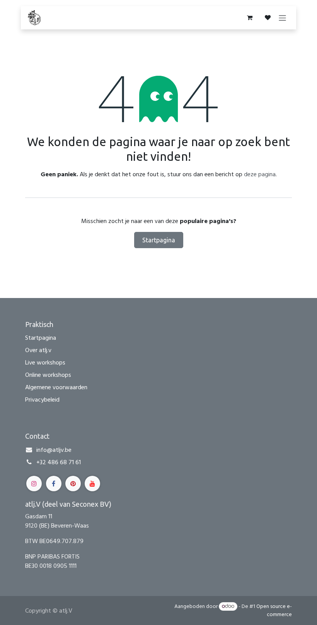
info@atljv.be (54, 450)
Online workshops (48, 375)
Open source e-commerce (274, 610)
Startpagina (158, 240)
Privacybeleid (42, 399)
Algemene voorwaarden (56, 387)
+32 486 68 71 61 (58, 462)
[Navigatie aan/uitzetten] (282, 17)
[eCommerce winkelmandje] (249, 17)
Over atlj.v (38, 350)
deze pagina (260, 174)
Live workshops (45, 362)
